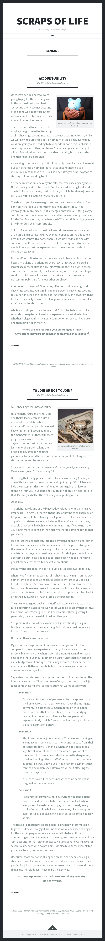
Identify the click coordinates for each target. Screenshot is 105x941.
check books (44, 910)
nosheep (74, 125)
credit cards (55, 910)
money (47, 913)
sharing (54, 913)
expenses (65, 910)
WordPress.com (76, 934)
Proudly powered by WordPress (36, 934)
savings (66, 363)
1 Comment (64, 913)
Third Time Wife (44, 82)
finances (73, 910)
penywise (75, 448)
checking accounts (54, 363)
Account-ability (52, 78)
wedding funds (77, 363)
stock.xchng (72, 123)
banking (34, 363)
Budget (42, 363)
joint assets (83, 910)
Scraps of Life (52, 21)
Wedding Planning (60, 82)
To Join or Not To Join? (52, 390)
